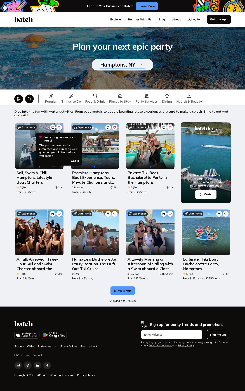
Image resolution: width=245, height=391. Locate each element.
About (176, 19)
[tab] (51, 98)
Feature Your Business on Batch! (110, 6)
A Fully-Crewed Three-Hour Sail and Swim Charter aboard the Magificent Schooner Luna (37, 264)
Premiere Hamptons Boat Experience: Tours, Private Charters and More (93, 177)
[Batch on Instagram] (18, 365)
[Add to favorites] (59, 127)
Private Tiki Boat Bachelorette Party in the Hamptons (147, 177)
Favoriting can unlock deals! (58, 138)
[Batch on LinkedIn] (37, 365)
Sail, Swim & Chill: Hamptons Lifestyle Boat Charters (34, 177)
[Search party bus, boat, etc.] (29, 99)
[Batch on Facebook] (47, 365)
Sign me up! (218, 334)
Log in (195, 19)
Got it (75, 160)
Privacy (81, 375)
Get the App (219, 19)
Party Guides (69, 346)
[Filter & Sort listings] (18, 99)
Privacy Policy (186, 345)
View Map (125, 290)
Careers (25, 355)
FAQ (16, 355)
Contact (37, 355)
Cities (31, 346)
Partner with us (48, 346)
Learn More (147, 6)
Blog (162, 19)
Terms (91, 375)
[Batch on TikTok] (28, 365)
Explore (115, 19)
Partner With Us (140, 19)
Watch (208, 194)
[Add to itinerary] (53, 127)
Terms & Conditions (160, 345)
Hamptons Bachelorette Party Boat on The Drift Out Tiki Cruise (94, 264)
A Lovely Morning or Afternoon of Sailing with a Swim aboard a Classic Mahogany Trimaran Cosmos (150, 264)
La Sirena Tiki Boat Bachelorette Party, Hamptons (201, 264)
